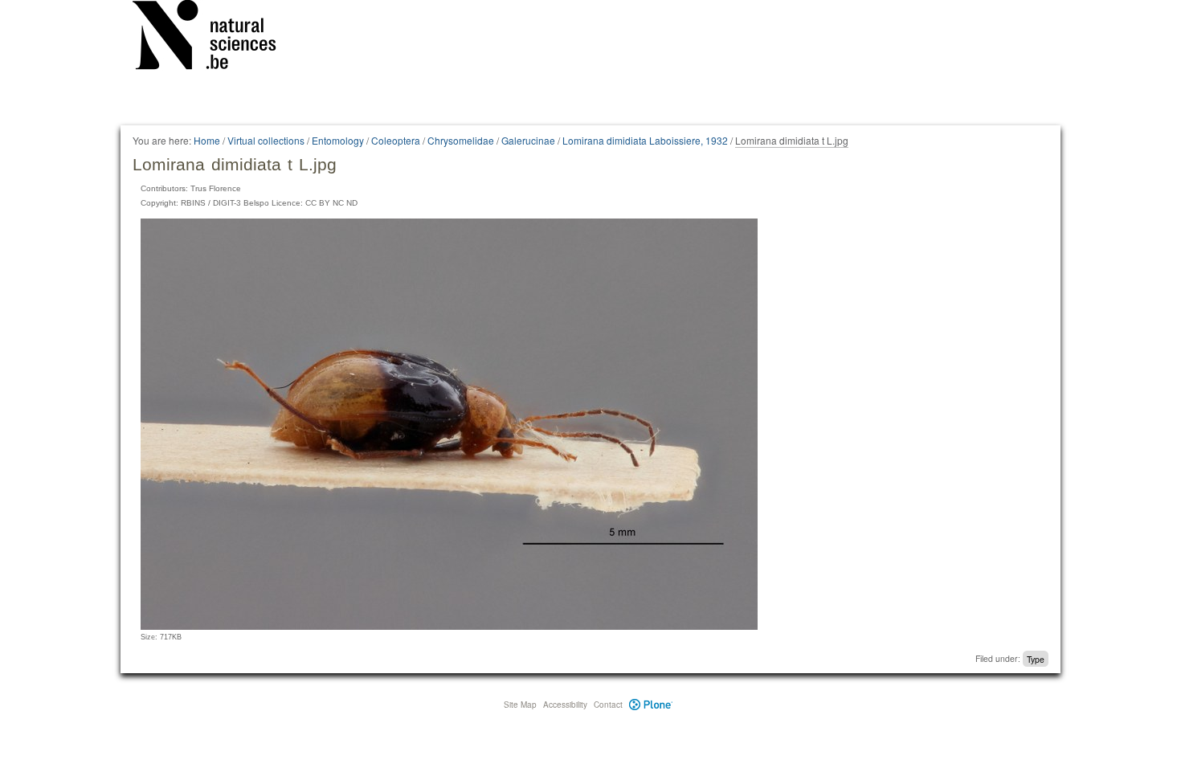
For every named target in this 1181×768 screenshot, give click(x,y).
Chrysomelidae (460, 140)
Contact (608, 704)
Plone (651, 704)
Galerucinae (528, 140)
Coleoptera (395, 140)
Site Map (520, 704)
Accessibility (565, 704)
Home (207, 140)
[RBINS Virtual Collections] (214, 38)
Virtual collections (265, 140)
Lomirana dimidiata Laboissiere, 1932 (645, 140)
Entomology (338, 140)
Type (1035, 658)
